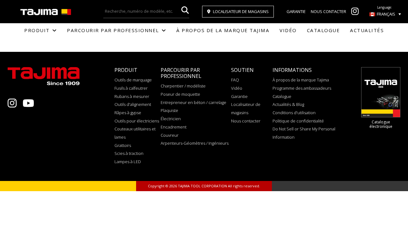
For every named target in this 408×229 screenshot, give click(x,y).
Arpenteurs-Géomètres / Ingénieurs (195, 143)
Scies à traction (128, 153)
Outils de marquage (133, 80)
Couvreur (169, 135)
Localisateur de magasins (241, 11)
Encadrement (173, 127)
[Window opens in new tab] (355, 13)
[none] (385, 14)
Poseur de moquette (180, 94)
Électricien (171, 118)
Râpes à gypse (127, 112)
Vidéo (288, 30)
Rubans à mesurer (131, 96)
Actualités (367, 30)
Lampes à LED (127, 161)
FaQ (235, 80)
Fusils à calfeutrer (131, 88)
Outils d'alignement (132, 104)
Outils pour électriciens (136, 121)
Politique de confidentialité (298, 121)
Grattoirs (122, 145)
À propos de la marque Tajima (222, 30)
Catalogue (323, 30)
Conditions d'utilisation (294, 112)
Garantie (296, 11)
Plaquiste (169, 110)
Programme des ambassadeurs (302, 88)
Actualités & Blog (288, 104)
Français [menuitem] (386, 14)
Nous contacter (328, 11)
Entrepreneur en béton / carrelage (193, 102)
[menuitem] (385, 14)
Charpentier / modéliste (183, 86)
